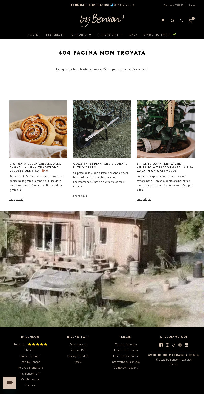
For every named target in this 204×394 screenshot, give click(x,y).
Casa (133, 35)
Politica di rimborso (126, 350)
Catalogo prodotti (78, 356)
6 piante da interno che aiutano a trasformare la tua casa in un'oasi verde (165, 167)
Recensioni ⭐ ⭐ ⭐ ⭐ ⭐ (30, 344)
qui (110, 69)
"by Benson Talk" (30, 374)
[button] (163, 20)
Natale (78, 362)
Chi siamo (30, 350)
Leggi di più (16, 199)
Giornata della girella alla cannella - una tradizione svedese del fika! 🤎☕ (35, 167)
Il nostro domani (30, 356)
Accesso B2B (78, 350)
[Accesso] (181, 20)
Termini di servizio (126, 344)
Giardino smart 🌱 (160, 35)
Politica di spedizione (126, 356)
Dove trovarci (78, 344)
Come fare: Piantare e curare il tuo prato (100, 165)
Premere (30, 385)
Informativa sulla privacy (126, 362)
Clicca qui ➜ (127, 5)
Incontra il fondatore (30, 368)
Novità (33, 35)
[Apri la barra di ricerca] (172, 20)
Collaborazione (30, 379)
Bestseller (55, 35)
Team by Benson (30, 362)
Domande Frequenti (126, 368)
